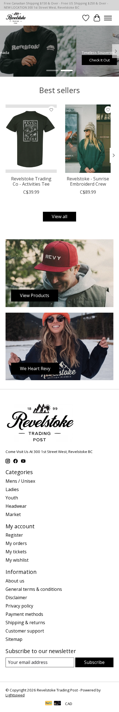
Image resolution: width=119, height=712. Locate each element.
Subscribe (94, 662)
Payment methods (24, 614)
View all (59, 216)
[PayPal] (48, 703)
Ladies (12, 489)
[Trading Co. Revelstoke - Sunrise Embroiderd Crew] (87, 138)
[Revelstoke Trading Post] (16, 18)
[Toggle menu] (107, 18)
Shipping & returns (25, 622)
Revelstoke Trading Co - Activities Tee (31, 181)
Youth (12, 498)
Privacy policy (19, 606)
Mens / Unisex (20, 481)
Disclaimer (16, 597)
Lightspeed (15, 695)
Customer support (25, 631)
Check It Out (23, 59)
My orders (16, 543)
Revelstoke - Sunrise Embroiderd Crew (88, 181)
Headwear (16, 506)
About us (15, 581)
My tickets (16, 552)
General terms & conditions (34, 589)
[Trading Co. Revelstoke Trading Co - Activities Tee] (31, 138)
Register (14, 535)
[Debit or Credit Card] (57, 703)
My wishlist (17, 560)
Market (13, 514)
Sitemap (14, 639)
